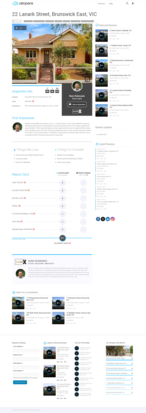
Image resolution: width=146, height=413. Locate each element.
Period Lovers (50, 21)
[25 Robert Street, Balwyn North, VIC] (115, 192)
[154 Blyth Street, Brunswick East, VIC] (32, 318)
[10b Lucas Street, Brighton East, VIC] (115, 204)
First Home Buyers (39, 21)
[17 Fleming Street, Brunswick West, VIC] (32, 303)
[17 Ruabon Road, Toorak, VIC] (116, 50)
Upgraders (66, 21)
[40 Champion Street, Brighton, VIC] (89, 379)
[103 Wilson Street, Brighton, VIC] (89, 364)
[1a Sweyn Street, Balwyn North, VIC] (116, 110)
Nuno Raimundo (41, 262)
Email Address (18, 363)
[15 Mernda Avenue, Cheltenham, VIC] (116, 65)
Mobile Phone (18, 355)
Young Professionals (87, 21)
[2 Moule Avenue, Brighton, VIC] (89, 349)
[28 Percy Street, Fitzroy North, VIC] (115, 166)
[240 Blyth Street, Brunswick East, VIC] (59, 373)
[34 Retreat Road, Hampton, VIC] (89, 369)
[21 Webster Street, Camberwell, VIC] (115, 154)
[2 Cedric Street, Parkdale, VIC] (116, 36)
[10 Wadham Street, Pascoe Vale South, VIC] (72, 318)
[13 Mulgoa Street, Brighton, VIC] (89, 359)
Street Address (18, 371)
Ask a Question (78, 104)
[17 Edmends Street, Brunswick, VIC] (72, 303)
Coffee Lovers (28, 21)
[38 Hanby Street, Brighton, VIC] (89, 354)
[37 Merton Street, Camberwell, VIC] (89, 395)
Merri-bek (18, 21)
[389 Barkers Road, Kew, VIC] (89, 374)
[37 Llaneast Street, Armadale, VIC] (116, 95)
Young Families (75, 21)
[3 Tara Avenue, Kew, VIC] (115, 179)
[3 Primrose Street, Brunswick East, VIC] (59, 391)
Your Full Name (18, 346)
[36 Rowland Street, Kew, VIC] (116, 80)
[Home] (22, 3)
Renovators (58, 21)
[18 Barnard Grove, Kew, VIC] (89, 385)
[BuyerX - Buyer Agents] (21, 263)
